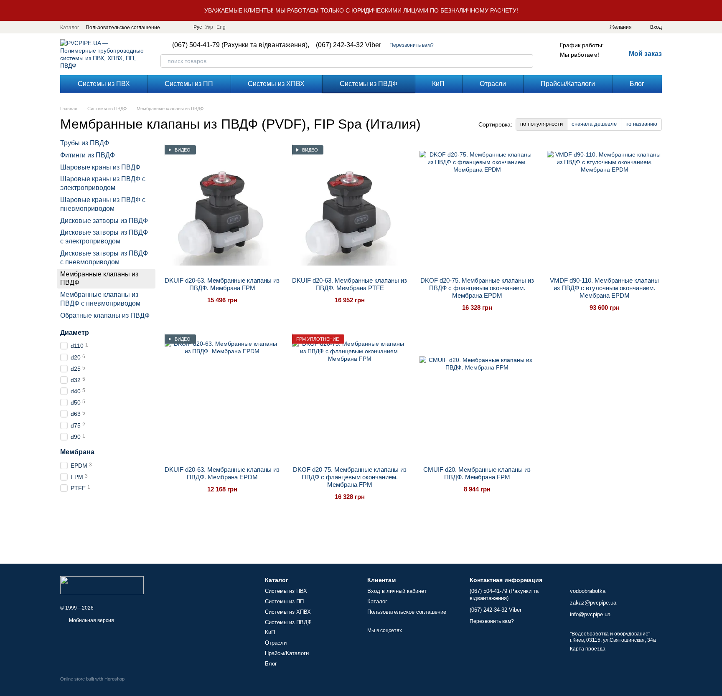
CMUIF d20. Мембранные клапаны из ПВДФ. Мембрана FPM (477, 473)
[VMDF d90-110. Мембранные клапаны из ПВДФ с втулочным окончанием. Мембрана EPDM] (604, 208)
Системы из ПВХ (104, 83)
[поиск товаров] (526, 61)
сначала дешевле (594, 124)
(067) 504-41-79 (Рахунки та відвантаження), (240, 45)
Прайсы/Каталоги (568, 83)
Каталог (69, 27)
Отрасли (493, 83)
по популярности (541, 124)
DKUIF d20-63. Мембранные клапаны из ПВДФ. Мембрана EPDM (222, 473)
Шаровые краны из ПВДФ (100, 167)
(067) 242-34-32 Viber (348, 45)
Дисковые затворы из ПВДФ (104, 220)
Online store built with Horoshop (92, 678)
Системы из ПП (189, 83)
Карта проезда (587, 649)
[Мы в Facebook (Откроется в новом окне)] (171, 27)
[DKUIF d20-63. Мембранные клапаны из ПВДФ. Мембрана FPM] (222, 208)
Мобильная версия (91, 620)
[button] (715, 10)
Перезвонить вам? (411, 45)
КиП (438, 83)
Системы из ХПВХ (276, 83)
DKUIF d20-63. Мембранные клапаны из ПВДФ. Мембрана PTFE (349, 284)
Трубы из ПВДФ (84, 143)
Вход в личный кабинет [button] (397, 591)
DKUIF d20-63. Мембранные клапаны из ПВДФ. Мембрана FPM (222, 284)
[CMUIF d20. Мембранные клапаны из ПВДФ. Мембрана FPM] (476, 397)
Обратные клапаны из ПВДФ (105, 315)
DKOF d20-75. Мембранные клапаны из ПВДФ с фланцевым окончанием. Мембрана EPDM (477, 288)
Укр (209, 27)
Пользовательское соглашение (123, 27)
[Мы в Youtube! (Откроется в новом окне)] (181, 27)
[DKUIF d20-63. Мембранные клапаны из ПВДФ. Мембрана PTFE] (349, 208)
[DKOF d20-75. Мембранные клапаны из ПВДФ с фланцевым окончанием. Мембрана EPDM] (476, 208)
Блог (637, 83)
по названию (641, 124)
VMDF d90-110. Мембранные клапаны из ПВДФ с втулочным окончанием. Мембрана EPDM (604, 288)
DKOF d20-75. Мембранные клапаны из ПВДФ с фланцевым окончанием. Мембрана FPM (350, 477)
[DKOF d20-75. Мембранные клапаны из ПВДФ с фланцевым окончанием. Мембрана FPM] (349, 397)
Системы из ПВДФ (368, 83)
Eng (221, 27)
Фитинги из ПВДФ (87, 155)
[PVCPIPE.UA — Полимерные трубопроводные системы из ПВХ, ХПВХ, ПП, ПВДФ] (102, 584)
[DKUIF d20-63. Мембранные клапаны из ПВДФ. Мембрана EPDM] (222, 397)
